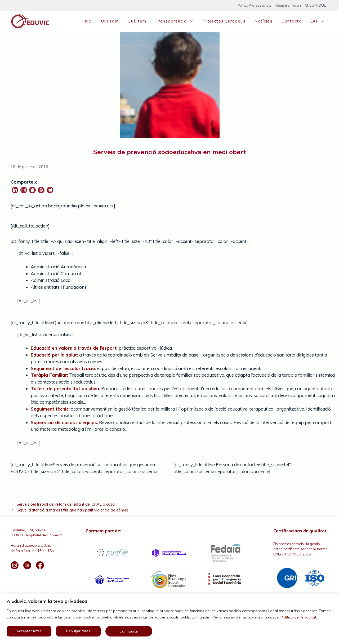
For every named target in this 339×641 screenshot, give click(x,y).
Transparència (171, 21)
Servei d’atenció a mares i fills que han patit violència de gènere (72, 510)
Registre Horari (288, 5)
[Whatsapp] (32, 190)
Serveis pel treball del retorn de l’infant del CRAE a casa (66, 504)
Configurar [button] (128, 631)
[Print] (41, 190)
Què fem (137, 21)
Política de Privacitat (298, 617)
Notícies (264, 21)
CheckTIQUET (316, 5)
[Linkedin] (15, 190)
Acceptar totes (29, 631)
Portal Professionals (254, 5)
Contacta (292, 21)
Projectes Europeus (224, 21)
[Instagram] (24, 190)
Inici (87, 21)
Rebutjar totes (78, 631)
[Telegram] (50, 190)
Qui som (110, 21)
